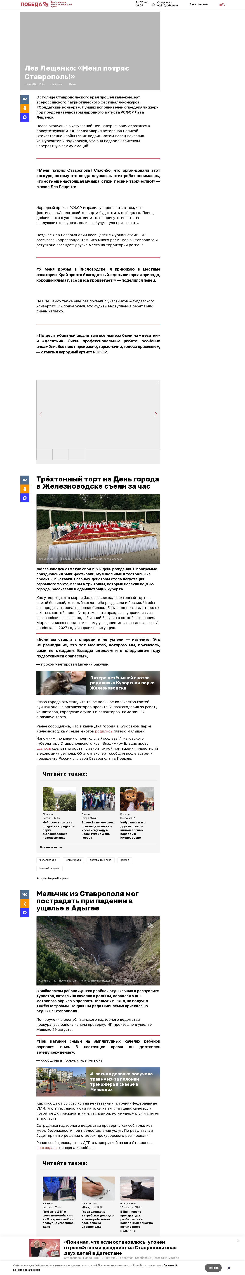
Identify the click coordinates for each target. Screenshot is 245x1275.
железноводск (48, 860)
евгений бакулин (49, 868)
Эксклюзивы (198, 4)
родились (104, 731)
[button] (44, 1248)
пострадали (47, 1148)
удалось (44, 748)
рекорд (125, 860)
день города (73, 860)
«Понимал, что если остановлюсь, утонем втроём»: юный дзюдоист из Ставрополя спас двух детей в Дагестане (120, 1247)
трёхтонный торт (101, 860)
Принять (213, 1267)
